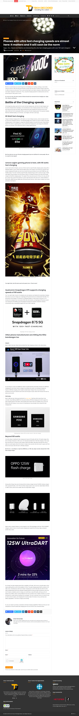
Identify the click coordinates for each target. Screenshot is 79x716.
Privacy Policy (34, 1)
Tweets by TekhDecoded (59, 94)
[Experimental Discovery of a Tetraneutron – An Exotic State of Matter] (58, 115)
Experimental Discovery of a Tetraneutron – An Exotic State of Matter (67, 115)
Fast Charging (10, 20)
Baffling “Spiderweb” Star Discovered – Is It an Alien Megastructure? (68, 137)
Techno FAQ (40, 1)
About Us (23, 15)
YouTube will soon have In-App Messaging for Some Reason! (67, 143)
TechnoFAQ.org (48, 695)
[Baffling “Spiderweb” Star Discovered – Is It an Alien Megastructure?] (58, 138)
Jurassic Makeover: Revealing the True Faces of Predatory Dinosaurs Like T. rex (68, 130)
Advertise (29, 15)
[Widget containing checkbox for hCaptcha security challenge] (14, 660)
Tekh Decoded (60, 686)
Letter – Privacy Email (63, 1)
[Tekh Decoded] (39, 8)
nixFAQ (45, 1)
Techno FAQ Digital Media (69, 686)
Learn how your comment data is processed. (29, 669)
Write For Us (36, 15)
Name (6, 650)
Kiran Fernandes (8, 50)
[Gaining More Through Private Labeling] (58, 149)
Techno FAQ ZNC (71, 1)
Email (6, 654)
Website (30, 654)
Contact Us (43, 15)
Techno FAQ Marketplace (53, 1)
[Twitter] (15, 698)
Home (12, 15)
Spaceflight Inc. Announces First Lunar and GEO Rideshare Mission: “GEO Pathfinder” (67, 108)
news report (28, 398)
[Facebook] (13, 698)
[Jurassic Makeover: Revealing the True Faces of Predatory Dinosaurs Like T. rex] (58, 130)
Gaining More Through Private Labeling (67, 148)
